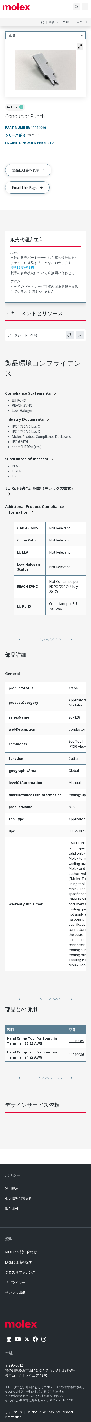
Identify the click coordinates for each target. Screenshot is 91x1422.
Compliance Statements (28, 393)
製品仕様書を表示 (25, 170)
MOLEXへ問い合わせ (21, 1252)
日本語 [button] (50, 22)
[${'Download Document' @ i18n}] (80, 335)
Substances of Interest (26, 458)
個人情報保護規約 (18, 1198)
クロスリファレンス (20, 1272)
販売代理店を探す (18, 1262)
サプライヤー (15, 1282)
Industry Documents (24, 419)
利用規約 (12, 1188)
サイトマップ (14, 1412)
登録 (66, 22)
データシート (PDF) (22, 335)
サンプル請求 (15, 1292)
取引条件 (12, 1208)
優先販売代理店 (22, 267)
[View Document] (70, 335)
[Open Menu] (85, 6)
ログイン (82, 22)
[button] (80, 46)
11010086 (76, 1054)
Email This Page (24, 187)
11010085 (76, 1041)
